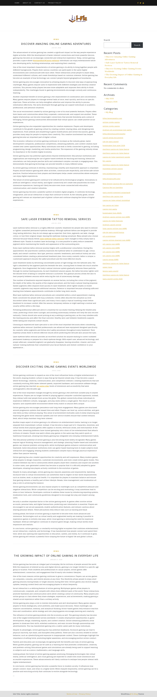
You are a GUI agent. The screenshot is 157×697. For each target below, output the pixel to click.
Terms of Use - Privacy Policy (79, 694)
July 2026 (110, 98)
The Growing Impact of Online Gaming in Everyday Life (56, 555)
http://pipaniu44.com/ (111, 179)
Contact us (39, 3)
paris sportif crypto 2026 (113, 279)
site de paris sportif (110, 142)
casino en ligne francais (113, 221)
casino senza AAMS (110, 260)
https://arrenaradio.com (112, 118)
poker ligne (107, 267)
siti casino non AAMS (111, 248)
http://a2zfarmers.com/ (112, 174)
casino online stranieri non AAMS (116, 240)
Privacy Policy (54, 3)
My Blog (56, 39)
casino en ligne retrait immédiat (116, 200)
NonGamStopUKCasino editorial (46, 60)
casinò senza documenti (113, 138)
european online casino (113, 169)
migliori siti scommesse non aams (117, 130)
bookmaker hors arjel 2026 (114, 145)
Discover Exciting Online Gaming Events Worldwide (56, 366)
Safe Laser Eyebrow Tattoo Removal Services (56, 219)
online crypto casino (111, 122)
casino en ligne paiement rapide (116, 157)
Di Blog (134, 694)
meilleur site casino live (113, 196)
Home (17, 3)
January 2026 (111, 102)
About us (27, 3)
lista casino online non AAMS (115, 228)
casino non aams (110, 209)
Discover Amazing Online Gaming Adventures (56, 43)
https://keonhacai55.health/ (114, 134)
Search (107, 40)
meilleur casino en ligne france (116, 149)
